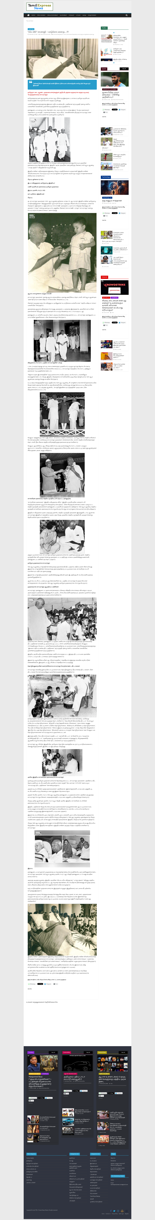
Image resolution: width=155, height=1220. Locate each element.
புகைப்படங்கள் (31, 1183)
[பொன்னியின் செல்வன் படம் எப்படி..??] (33, 1126)
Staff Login (121, 1214)
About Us (113, 1158)
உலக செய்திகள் (63, 15)
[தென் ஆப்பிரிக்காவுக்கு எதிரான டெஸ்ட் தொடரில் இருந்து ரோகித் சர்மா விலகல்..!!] (106, 138)
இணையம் (106, 297)
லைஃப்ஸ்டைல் (31, 1169)
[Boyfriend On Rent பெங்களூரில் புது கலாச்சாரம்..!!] (33, 1135)
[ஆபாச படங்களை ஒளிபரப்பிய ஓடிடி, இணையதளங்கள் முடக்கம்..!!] (106, 341)
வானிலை (72, 1173)
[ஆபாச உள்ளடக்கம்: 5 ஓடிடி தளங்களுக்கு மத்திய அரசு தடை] (112, 1056)
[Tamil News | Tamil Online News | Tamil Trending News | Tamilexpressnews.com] (28, 15)
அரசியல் (33, 15)
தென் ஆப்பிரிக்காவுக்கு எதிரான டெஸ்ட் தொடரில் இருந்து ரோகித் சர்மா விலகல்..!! (113, 143)
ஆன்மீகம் (72, 1193)
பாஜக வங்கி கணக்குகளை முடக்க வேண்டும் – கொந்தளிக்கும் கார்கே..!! (120, 49)
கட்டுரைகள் (71, 15)
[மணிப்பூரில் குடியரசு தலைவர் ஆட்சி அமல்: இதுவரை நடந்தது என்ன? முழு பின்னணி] (103, 1111)
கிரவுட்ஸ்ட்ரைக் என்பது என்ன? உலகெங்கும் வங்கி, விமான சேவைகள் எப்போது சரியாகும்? (114, 305)
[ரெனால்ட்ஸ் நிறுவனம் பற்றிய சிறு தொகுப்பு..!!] (68, 1118)
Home (103, 1214)
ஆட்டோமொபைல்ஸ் (70, 1074)
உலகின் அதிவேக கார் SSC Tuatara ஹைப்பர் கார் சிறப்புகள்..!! (83, 1130)
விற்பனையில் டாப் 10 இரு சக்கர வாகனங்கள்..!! (83, 1111)
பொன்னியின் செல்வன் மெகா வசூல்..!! (48, 1118)
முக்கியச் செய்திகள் (96, 1202)
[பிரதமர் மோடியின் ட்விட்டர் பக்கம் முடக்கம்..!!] (106, 363)
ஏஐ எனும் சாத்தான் (112, 200)
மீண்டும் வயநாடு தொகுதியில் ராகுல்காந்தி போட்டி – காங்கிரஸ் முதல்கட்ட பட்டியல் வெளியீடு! (118, 1127)
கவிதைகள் (93, 1183)
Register (127, 1214)
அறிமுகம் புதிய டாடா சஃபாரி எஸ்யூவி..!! (74, 1078)
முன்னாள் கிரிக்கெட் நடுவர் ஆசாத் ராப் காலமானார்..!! (120, 130)
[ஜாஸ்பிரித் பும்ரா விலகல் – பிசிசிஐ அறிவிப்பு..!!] (115, 73)
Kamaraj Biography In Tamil (59, 34)
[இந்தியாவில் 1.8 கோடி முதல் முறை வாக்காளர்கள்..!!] (106, 36)
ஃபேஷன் (72, 1201)
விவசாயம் (72, 1176)
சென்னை (29, 1174)
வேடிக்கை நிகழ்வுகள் (76, 1187)
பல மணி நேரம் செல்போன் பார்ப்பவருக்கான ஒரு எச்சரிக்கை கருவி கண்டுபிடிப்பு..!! (120, 260)
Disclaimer (113, 1161)
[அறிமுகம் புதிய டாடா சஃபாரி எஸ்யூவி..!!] (77, 1056)
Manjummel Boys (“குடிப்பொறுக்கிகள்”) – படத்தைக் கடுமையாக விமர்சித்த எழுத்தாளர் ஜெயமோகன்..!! (40, 1081)
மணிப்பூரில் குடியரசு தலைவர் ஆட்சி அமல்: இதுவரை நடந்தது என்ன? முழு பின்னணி (117, 1115)
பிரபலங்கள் (94, 1194)
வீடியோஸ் (93, 1191)
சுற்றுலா (72, 1182)
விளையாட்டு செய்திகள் (52, 15)
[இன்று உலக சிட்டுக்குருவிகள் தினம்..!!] (106, 353)
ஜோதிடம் (29, 1177)
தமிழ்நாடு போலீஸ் (32, 1172)
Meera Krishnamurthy (45, 34)
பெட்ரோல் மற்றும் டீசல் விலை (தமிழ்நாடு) (118, 1169)
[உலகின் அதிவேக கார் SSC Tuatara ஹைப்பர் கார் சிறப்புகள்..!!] (68, 1128)
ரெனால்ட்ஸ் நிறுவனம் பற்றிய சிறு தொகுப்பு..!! (82, 1120)
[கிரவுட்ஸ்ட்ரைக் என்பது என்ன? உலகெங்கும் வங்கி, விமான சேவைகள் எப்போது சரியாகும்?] (115, 281)
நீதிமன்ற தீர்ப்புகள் (75, 1184)
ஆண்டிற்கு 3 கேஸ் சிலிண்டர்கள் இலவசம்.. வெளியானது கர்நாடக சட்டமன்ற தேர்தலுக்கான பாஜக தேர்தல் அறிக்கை (118, 1140)
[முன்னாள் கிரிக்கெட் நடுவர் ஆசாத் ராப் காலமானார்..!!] (106, 128)
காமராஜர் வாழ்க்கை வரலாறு (86, 34)
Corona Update (30, 1158)
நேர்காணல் (93, 1172)
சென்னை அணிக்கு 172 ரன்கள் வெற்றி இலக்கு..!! (119, 166)
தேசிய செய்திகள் (104, 1074)
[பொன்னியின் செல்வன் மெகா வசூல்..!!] (33, 1116)
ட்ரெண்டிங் (114, 297)
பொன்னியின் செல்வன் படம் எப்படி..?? (48, 1127)
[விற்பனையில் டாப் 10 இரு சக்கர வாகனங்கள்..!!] (68, 1109)
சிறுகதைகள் (94, 1166)
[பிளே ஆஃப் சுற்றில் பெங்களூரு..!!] (106, 154)
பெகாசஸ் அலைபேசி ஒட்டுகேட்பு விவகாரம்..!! (120, 249)
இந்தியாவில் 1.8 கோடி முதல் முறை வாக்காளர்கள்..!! (120, 37)
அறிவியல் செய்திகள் (96, 1177)
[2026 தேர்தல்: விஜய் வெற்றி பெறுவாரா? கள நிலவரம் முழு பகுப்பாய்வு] (106, 59)
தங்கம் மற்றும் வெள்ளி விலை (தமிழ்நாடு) (118, 1164)
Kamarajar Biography (72, 34)
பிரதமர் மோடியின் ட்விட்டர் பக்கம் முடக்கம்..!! (119, 366)
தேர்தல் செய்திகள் (32, 1164)
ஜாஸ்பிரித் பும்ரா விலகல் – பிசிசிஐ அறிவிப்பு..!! (110, 95)
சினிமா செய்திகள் (41, 15)
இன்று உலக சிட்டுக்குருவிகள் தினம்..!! (118, 355)
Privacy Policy (115, 1214)
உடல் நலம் (78, 15)
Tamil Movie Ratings (95, 1196)
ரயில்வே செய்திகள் (32, 1166)
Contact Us (108, 1214)
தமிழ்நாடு (29, 1161)
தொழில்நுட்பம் (107, 198)
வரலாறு (84, 15)
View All (124, 69)
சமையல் (93, 1158)
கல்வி (92, 1199)
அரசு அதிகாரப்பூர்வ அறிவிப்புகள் (75, 1167)
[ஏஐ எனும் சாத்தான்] (115, 181)
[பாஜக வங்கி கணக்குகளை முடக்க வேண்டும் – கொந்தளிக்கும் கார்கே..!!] (106, 46)
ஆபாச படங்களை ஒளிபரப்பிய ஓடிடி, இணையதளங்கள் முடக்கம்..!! (119, 344)
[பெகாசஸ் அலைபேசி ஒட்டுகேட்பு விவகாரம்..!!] (106, 247)
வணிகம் (72, 1171)
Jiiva (115, 203)
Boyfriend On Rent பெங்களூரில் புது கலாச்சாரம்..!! (45, 1138)
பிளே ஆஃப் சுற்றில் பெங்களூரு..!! (119, 156)
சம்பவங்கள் (73, 1164)
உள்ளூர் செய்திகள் (92, 15)
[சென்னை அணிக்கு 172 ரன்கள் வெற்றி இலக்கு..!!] (106, 163)
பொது (71, 1161)
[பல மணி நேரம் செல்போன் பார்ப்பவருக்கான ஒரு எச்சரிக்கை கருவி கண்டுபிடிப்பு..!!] (106, 257)
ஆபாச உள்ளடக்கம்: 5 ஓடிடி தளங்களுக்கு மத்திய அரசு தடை (112, 1079)
